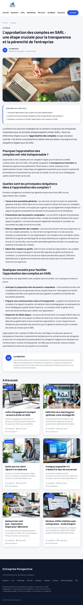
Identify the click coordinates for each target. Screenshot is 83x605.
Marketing (31, 12)
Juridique (51, 12)
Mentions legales (67, 580)
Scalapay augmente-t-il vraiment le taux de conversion (61, 468)
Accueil (6, 12)
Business (14, 12)
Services (41, 12)
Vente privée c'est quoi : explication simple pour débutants (16, 524)
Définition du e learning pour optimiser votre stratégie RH (60, 413)
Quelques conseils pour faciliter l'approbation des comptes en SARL (33, 119)
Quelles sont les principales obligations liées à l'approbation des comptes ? (35, 116)
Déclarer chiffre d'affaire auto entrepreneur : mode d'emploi (61, 522)
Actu (23, 12)
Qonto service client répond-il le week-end (16, 468)
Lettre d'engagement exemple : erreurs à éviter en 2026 (20, 413)
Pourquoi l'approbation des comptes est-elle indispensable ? (30, 113)
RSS (76, 580)
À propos (61, 12)
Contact (72, 12)
